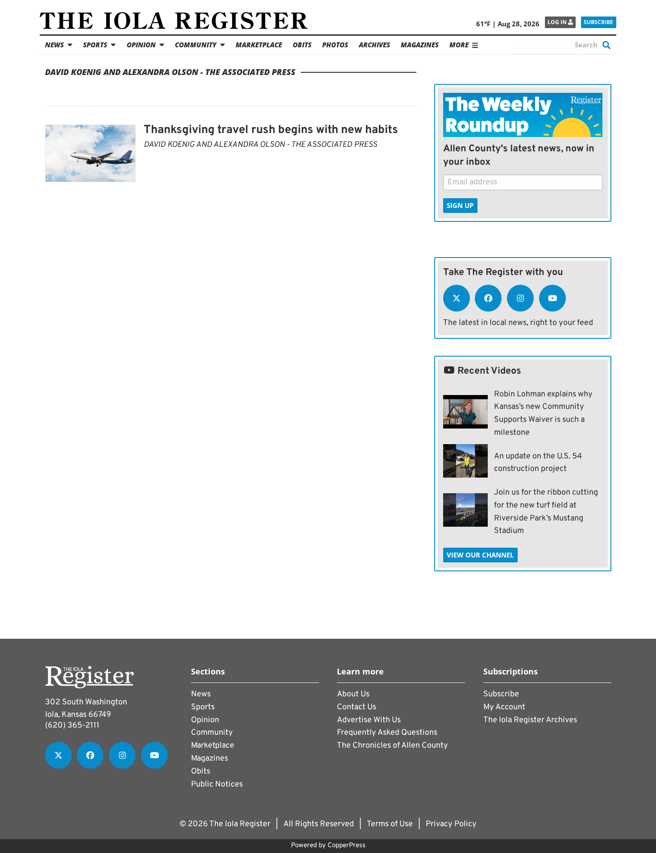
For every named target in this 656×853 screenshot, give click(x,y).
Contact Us (356, 707)
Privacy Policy (451, 824)
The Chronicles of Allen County (392, 746)
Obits (302, 44)
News (54, 44)
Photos (335, 44)
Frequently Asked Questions (387, 733)
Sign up (460, 205)
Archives (374, 44)
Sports (95, 44)
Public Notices (217, 784)
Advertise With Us (369, 720)
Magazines (420, 44)
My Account (504, 707)
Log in (558, 22)
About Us (353, 694)
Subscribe (598, 22)
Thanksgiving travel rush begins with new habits (271, 130)
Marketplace (259, 44)
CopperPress (346, 845)
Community (195, 44)
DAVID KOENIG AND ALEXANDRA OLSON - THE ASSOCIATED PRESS (260, 145)
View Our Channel (480, 554)
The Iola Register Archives (530, 720)
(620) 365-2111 (72, 725)
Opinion (141, 44)
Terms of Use (390, 824)
